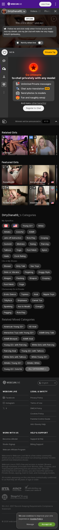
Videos (35, 11)
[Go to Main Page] (18, 4)
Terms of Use (36, 403)
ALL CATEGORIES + (37, 369)
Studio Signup (9, 444)
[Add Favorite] (5, 52)
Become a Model (10, 439)
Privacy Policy (36, 398)
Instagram (10, 403)
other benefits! (38, 103)
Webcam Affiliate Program (14, 450)
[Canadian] (6, 225)
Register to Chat (33, 108)
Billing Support (36, 444)
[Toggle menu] (3, 4)
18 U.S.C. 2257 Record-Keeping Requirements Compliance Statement (27, 507)
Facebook (10, 398)
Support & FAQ (36, 439)
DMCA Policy (36, 408)
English (45, 383)
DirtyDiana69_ (10, 215)
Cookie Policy (36, 519)
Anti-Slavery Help (38, 424)
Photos (50, 11)
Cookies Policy (37, 414)
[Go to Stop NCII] (19, 497)
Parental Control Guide (40, 419)
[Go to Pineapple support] (5, 497)
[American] (15, 225)
